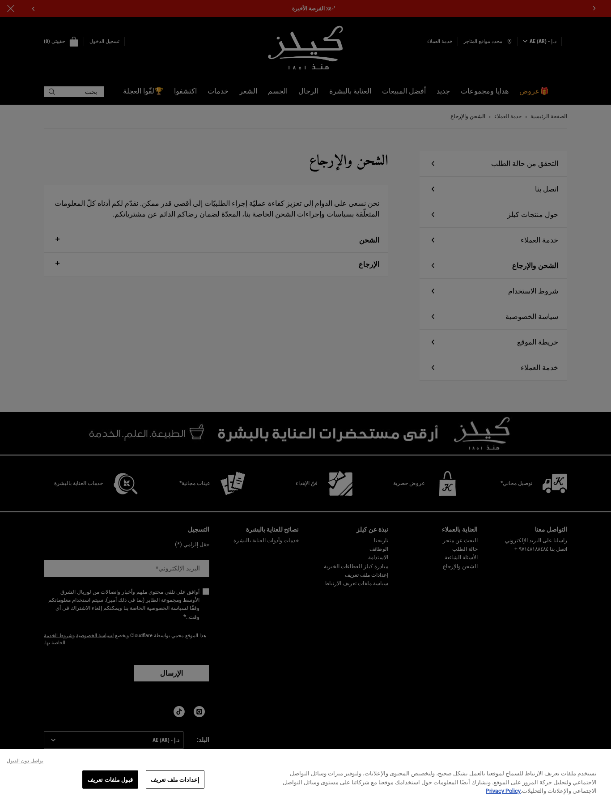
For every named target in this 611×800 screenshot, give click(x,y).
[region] (305, 774)
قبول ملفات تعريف (110, 779)
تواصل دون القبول (25, 761)
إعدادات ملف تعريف (175, 779)
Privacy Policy (503, 790)
